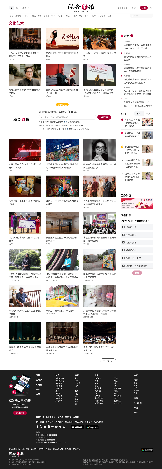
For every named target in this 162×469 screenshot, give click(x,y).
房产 (57, 391)
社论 (76, 378)
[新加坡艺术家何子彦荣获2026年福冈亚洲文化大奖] (99, 150)
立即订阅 (20, 413)
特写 (96, 381)
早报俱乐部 (123, 7)
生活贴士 (117, 401)
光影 (116, 378)
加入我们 (69, 421)
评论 (76, 381)
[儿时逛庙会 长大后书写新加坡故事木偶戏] (62, 186)
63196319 (53, 435)
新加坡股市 (60, 378)
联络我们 (88, 421)
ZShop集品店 (58, 449)
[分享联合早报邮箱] (63, 426)
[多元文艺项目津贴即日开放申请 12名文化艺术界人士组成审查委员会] (99, 75)
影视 (76, 396)
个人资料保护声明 (77, 125)
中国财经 (59, 386)
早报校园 (117, 396)
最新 (12, 15)
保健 (75, 15)
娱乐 (60, 15)
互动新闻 (101, 15)
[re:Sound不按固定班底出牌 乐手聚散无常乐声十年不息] (25, 39)
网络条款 (25, 449)
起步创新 (59, 398)
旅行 (96, 386)
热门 (116, 398)
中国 (40, 15)
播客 (94, 15)
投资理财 (59, 388)
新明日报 (26, 7)
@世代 (97, 396)
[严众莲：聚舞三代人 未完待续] (62, 296)
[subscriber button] (151, 8)
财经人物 (59, 401)
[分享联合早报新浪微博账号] (56, 426)
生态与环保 (99, 398)
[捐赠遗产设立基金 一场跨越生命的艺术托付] (62, 223)
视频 (86, 15)
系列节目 (137, 390)
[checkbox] (40, 128)
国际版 (68, 417)
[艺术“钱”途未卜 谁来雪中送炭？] (25, 186)
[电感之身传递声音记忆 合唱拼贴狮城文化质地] (62, 333)
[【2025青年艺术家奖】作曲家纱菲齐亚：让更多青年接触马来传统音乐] (25, 259)
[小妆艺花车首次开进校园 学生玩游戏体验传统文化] (99, 223)
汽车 (116, 386)
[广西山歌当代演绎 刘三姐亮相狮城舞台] (62, 39)
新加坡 (18, 15)
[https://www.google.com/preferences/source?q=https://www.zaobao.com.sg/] (147, 450)
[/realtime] (131, 35)
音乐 (76, 399)
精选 (116, 391)
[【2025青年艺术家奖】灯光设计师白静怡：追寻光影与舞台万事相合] (62, 259)
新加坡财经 (60, 381)
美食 (96, 383)
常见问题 (79, 421)
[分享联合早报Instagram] (48, 426)
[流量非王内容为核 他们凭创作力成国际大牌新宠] (25, 150)
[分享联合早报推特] (41, 426)
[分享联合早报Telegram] (52, 426)
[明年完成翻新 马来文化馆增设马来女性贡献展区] (99, 259)
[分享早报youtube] (45, 426)
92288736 (62, 442)
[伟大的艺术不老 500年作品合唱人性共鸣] (25, 75)
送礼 (76, 404)
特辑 (116, 393)
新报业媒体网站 (14, 449)
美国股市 (59, 393)
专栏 (96, 393)
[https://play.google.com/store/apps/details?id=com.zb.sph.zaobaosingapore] (92, 427)
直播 (135, 393)
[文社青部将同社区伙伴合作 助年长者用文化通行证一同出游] (99, 296)
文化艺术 (98, 388)
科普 (116, 383)
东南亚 (46, 15)
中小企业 (59, 396)
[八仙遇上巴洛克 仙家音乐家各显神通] (99, 39)
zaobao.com (26, 464)
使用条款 (67, 125)
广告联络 (59, 421)
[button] (151, 7)
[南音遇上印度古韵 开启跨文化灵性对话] (25, 333)
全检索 (48, 449)
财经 (27, 15)
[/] (81, 8)
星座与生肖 (118, 403)
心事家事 (117, 388)
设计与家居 (99, 403)
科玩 (116, 381)
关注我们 (49, 421)
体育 (81, 15)
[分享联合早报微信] (60, 426)
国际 (34, 15)
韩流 (76, 401)
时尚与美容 (99, 401)
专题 (109, 15)
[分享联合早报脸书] (37, 426)
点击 (65, 122)
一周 (148, 113)
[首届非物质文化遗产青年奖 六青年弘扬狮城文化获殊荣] (99, 186)
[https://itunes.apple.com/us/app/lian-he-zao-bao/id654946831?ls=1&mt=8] (77, 427)
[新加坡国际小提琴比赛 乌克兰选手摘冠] (25, 223)
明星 (76, 394)
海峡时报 (68, 449)
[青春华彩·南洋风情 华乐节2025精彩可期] (99, 333)
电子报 (134, 7)
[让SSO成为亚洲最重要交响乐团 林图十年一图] (62, 75)
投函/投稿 (98, 421)
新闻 (135, 383)
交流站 (77, 383)
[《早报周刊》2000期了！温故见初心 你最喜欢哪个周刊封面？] (62, 150)
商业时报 (76, 449)
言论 (53, 15)
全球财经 (59, 383)
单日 (139, 113)
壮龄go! (98, 378)
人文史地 (98, 391)
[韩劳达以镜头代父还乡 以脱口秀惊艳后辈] (25, 296)
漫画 (76, 386)
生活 (68, 15)
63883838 (48, 437)
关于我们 (40, 421)
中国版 (76, 417)
